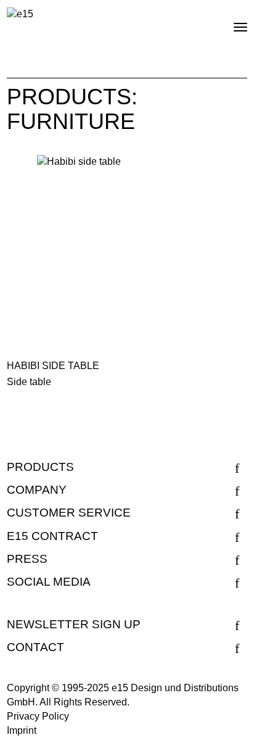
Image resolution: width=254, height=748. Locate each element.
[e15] (20, 14)
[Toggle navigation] (230, 22)
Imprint (21, 730)
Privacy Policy (38, 716)
